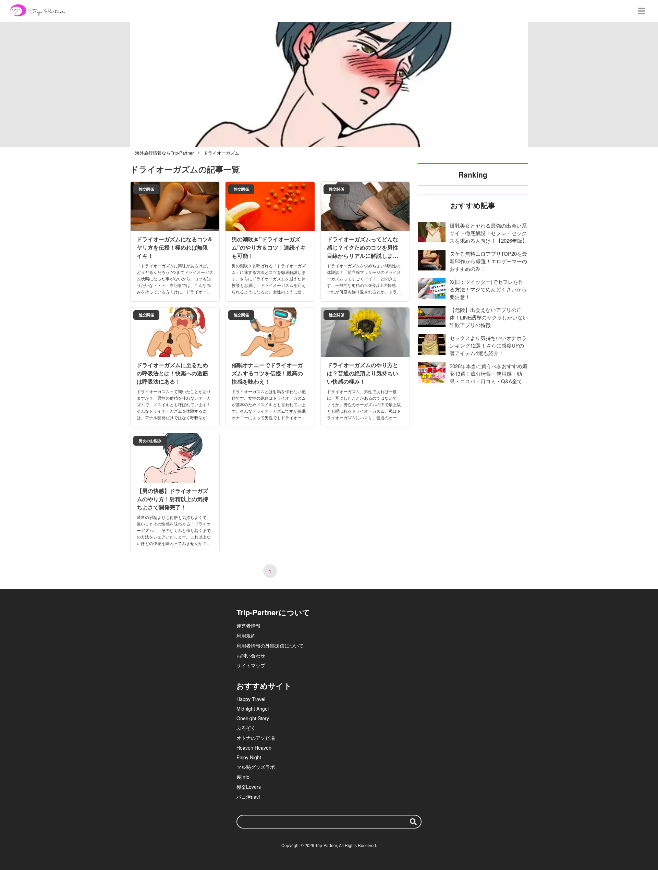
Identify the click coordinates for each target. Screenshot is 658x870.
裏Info (242, 776)
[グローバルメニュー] (641, 11)
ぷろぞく (246, 727)
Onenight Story (252, 718)
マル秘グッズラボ (255, 766)
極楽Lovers (248, 786)
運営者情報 (248, 625)
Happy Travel (250, 699)
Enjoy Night (248, 757)
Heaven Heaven (253, 747)
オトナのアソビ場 (255, 737)
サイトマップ (250, 665)
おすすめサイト (264, 685)
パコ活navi (248, 796)
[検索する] (413, 821)
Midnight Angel (252, 708)
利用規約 (246, 635)
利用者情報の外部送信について (270, 645)
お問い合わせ (250, 655)
